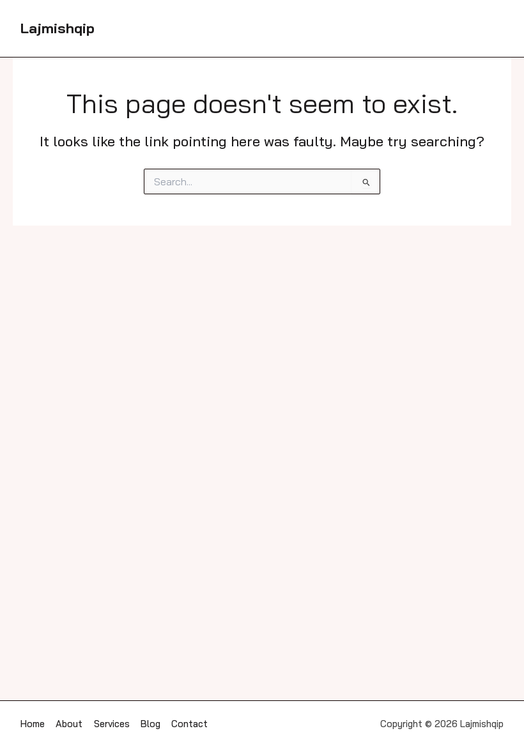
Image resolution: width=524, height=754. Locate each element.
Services (112, 724)
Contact (189, 724)
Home (32, 724)
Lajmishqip (57, 27)
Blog (150, 724)
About (69, 724)
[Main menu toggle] (491, 29)
